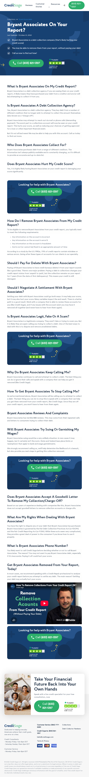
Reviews (29, 5)
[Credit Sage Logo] (13, 5)
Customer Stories (40, 5)
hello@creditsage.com (45, 737)
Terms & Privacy (43, 741)
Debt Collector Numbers (71, 729)
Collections (66, 725)
